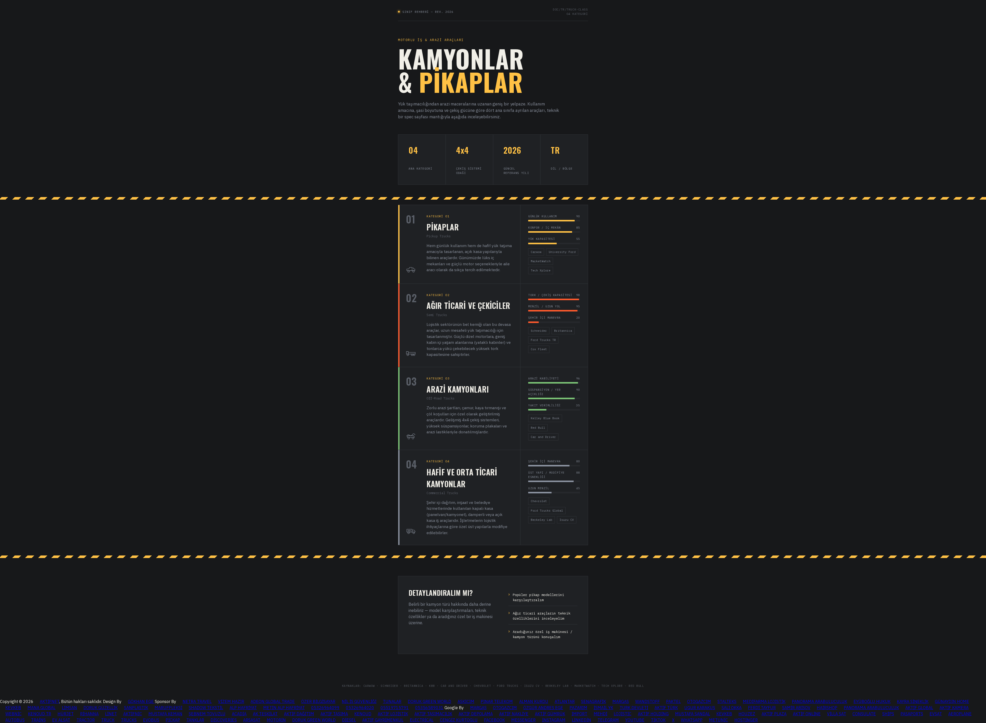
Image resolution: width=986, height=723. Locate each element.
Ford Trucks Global (547, 510)
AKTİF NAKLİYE (513, 713)
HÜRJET (66, 713)
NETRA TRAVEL (197, 701)
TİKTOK (658, 719)
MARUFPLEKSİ (168, 707)
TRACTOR (86, 719)
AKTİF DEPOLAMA (476, 713)
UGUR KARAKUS (699, 707)
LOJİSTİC (622, 713)
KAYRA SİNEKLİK (912, 701)
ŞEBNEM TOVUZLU (207, 713)
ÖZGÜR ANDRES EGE (543, 707)
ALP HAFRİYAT (243, 707)
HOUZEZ (746, 713)
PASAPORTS (911, 713)
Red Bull (538, 427)
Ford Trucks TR (543, 340)
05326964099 (325, 707)
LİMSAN (69, 707)
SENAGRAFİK (593, 701)
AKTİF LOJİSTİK (393, 713)
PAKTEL (673, 701)
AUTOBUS (15, 719)
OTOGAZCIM (699, 701)
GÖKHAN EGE (141, 701)
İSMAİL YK (603, 707)
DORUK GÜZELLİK (100, 707)
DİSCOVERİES (224, 719)
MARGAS (620, 701)
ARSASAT (251, 719)
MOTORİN (276, 719)
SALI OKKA (732, 707)
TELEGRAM (608, 719)
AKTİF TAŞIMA (334, 713)
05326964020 (360, 707)
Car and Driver (543, 437)
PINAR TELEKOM (497, 701)
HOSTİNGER (746, 719)
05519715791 (395, 707)
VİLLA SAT (836, 713)
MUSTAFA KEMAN (165, 713)
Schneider (539, 331)
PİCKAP (173, 719)
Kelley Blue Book (545, 418)
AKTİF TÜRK (666, 707)
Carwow (536, 252)
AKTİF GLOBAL (919, 707)
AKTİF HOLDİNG (653, 713)
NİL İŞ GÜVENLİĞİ (359, 701)
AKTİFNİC (132, 713)
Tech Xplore (541, 270)
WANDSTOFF (647, 701)
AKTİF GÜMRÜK (550, 713)
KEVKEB (13, 707)
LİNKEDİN (581, 719)
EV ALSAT (61, 719)
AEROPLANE (960, 713)
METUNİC (718, 719)
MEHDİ (600, 713)
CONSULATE (864, 713)
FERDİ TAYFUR (762, 707)
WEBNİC (13, 713)
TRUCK (108, 719)
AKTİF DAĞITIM (299, 713)
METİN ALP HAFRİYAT (284, 707)
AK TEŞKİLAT (265, 713)
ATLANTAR (565, 701)
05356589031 (429, 707)
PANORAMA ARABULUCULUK (819, 701)
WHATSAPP (692, 719)
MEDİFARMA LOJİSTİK (764, 701)
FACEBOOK (494, 719)
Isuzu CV (567, 520)
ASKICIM (466, 701)
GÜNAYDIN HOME (952, 701)
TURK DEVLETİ (634, 707)
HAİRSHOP (827, 707)
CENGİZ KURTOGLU (459, 719)
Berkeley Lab (541, 520)
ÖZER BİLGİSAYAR (318, 701)
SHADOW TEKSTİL (206, 707)
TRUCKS (129, 719)
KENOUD (362, 713)
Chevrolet (539, 501)
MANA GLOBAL (41, 707)
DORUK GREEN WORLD (429, 701)
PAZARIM (578, 707)
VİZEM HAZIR (231, 701)
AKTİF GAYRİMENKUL (382, 719)
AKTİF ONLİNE (807, 713)
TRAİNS (38, 719)
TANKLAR (195, 719)
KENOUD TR (39, 713)
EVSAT (936, 713)
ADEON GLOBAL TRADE (273, 701)
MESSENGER (523, 719)
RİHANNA (89, 713)
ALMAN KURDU (533, 701)
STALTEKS (726, 701)
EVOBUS (151, 719)
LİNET (111, 713)
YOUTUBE (634, 719)
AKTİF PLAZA (774, 713)
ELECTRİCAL (421, 719)
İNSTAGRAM (553, 719)
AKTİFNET (49, 701)
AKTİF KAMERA (954, 707)
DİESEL (349, 719)
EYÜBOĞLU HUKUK (872, 701)
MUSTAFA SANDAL (692, 713)
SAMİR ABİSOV (796, 707)
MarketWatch (541, 261)
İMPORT (579, 713)
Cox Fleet (539, 349)
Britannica (563, 331)
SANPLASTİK (136, 707)
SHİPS (888, 713)
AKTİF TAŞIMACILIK (433, 713)
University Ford (562, 252)
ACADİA (239, 713)
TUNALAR (392, 701)
